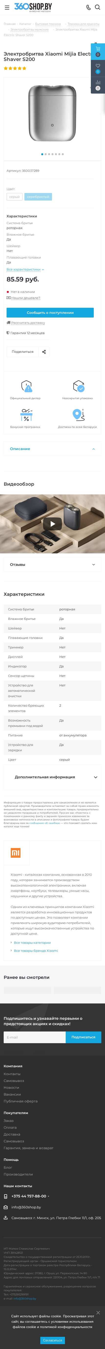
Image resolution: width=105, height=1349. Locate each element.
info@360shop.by (26, 1207)
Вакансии (12, 1094)
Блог (8, 1167)
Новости (11, 1087)
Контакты (12, 1074)
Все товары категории (32, 942)
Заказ (8, 1120)
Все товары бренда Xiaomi (36, 951)
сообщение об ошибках (44, 823)
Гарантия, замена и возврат (28, 1148)
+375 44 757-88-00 (28, 1196)
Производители (18, 1174)
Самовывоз (14, 1081)
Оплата (10, 1127)
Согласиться (52, 1340)
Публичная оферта (21, 1101)
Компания (13, 1066)
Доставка (12, 1134)
